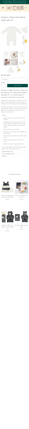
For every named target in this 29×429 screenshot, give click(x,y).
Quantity (3, 82)
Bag (26, 7)
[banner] (15, 8)
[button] (14, 115)
